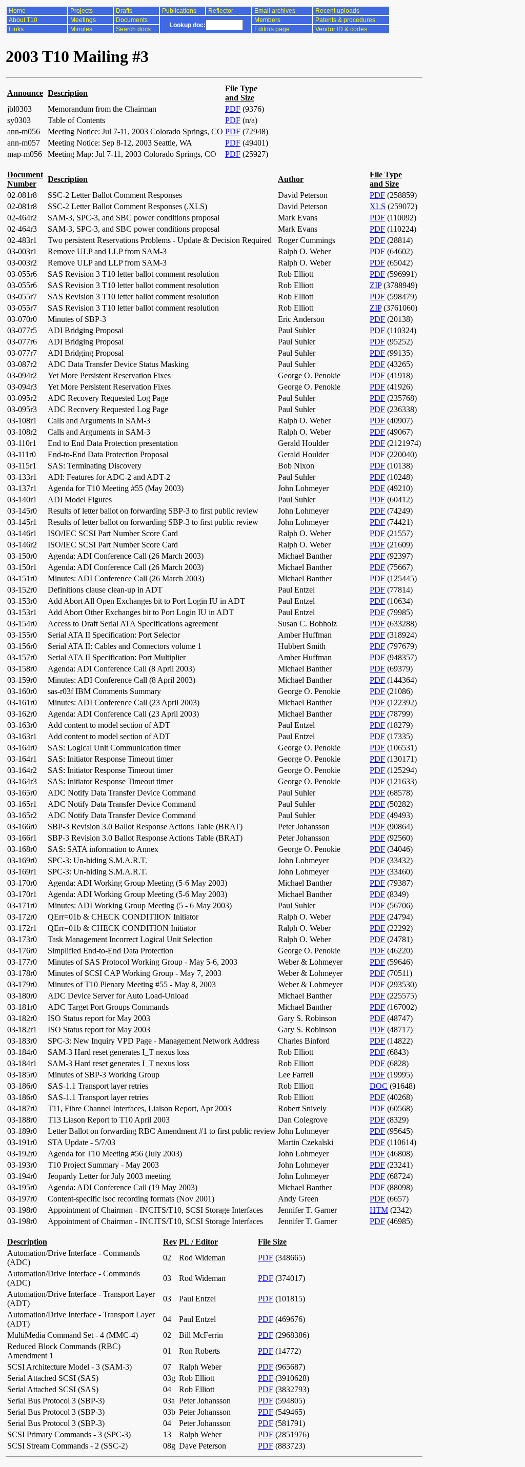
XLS (378, 206)
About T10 (23, 20)
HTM (379, 1210)
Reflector (220, 10)
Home (17, 10)
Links (16, 29)
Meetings (83, 20)
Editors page (272, 29)
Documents (132, 20)
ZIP (375, 285)
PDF (232, 109)
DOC (379, 1086)
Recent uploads (337, 10)
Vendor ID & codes (341, 29)
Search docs (133, 29)
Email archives (274, 10)
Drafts (124, 10)
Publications (179, 10)
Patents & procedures (345, 20)
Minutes (81, 29)
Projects (81, 10)
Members (267, 20)
